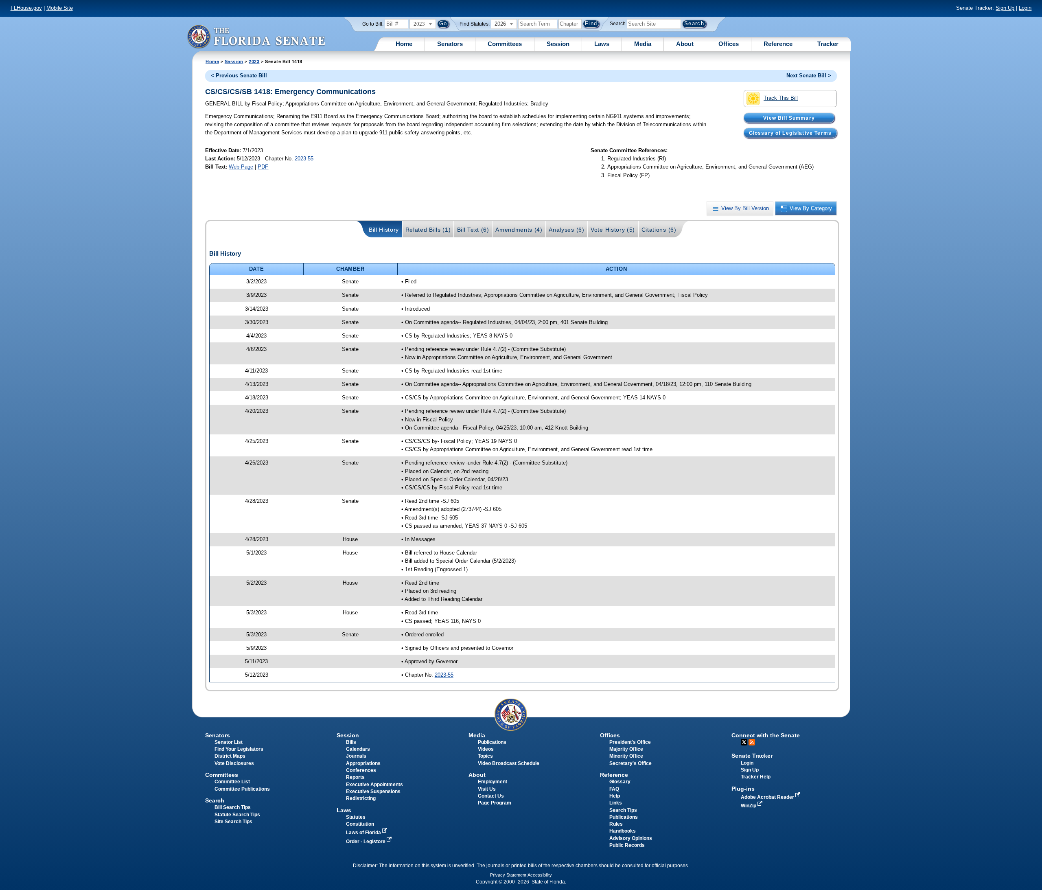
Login (1025, 8)
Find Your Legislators (239, 749)
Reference (778, 43)
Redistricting (361, 798)
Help (614, 796)
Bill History (384, 229)
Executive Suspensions (373, 791)
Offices (728, 43)
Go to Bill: (372, 24)
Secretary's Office (630, 763)
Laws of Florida (364, 832)
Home (404, 43)
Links (615, 802)
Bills (351, 742)
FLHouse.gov (26, 8)
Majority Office (626, 749)
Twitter (744, 742)
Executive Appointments (374, 784)
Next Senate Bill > (808, 75)
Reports (355, 777)
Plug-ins (743, 788)
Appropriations (363, 763)
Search (618, 23)
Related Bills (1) (428, 229)
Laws (601, 43)
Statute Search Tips (237, 814)
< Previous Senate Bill (239, 75)
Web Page (241, 167)
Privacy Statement (508, 874)
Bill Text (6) (473, 229)
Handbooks (622, 831)
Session (558, 43)
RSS (752, 742)
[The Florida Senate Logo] (256, 36)
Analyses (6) (566, 229)
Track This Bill (781, 98)
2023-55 (304, 159)
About (685, 43)
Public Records (627, 845)
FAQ (614, 789)
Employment (492, 781)
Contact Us (491, 796)
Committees (505, 43)
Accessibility (540, 874)
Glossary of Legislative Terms (790, 132)
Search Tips (623, 810)
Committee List (232, 781)
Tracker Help (756, 776)
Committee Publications (242, 789)
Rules (616, 824)
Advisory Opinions (630, 838)
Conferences (361, 770)
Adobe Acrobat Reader (768, 797)
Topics (485, 756)
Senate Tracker (752, 755)
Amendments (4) (519, 229)
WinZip (749, 805)
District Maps (230, 756)
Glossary (619, 781)
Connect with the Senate (765, 735)
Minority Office (626, 756)
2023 (254, 61)
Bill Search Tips (233, 807)
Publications (492, 742)
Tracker (827, 43)
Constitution (360, 824)
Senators (450, 43)
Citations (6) (658, 229)
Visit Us (487, 789)
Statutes (356, 817)
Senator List (229, 742)
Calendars (358, 749)
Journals (356, 756)
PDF (263, 167)
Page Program (494, 802)
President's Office (630, 742)
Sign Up (1005, 8)
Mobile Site (59, 8)
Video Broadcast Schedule (508, 763)
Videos (486, 749)
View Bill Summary (789, 117)
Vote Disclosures (234, 763)
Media (642, 43)
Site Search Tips (233, 821)
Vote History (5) (613, 229)
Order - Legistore (366, 841)
